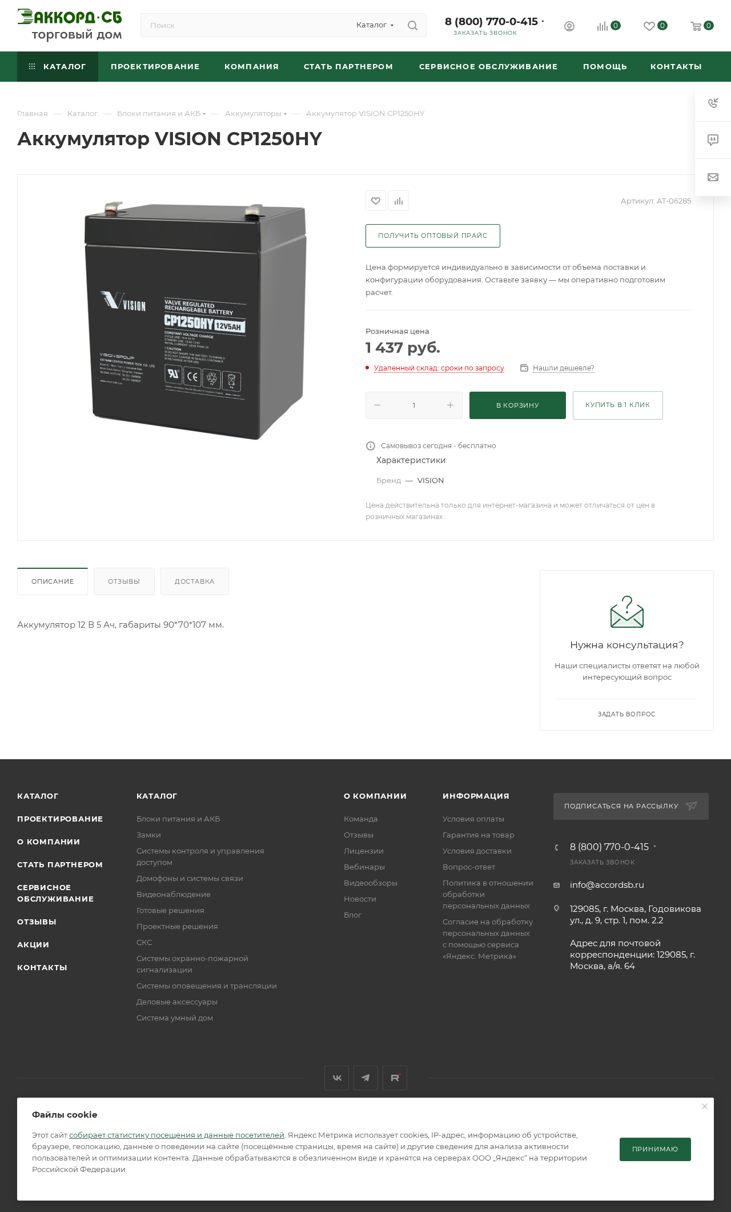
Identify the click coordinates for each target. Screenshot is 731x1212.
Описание (52, 581)
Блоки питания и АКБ (178, 818)
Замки (148, 834)
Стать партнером (60, 864)
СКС (144, 942)
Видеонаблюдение (173, 894)
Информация (476, 795)
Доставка (195, 581)
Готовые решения (170, 910)
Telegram (366, 1078)
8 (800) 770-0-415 (491, 21)
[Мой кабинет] (569, 28)
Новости (360, 898)
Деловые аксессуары (177, 1001)
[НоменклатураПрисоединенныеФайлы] (191, 319)
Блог (353, 914)
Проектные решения (177, 926)
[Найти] (413, 25)
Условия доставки (477, 850)
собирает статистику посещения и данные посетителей (176, 1134)
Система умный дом (174, 1017)
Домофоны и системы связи (189, 878)
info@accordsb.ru (607, 884)
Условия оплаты (473, 818)
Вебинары (364, 866)
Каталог (38, 795)
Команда (361, 818)
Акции (33, 944)
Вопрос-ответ (469, 866)
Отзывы (124, 581)
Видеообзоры (370, 882)
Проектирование (60, 818)
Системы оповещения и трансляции (206, 985)
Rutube (395, 1078)
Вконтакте (336, 1078)
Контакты (42, 967)
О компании (49, 841)
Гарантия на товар (479, 834)
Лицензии (364, 850)
